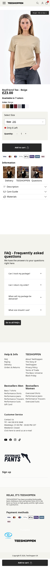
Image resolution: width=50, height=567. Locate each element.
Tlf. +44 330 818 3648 (13, 422)
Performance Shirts (12, 393)
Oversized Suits (32, 401)
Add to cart (20, 147)
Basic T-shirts (10, 390)
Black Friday (31, 375)
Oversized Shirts (33, 393)
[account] (42, 3)
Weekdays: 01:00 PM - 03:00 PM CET (20, 425)
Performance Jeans (12, 396)
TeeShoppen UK (32, 556)
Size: (9, 121)
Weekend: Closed (12, 427)
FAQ (6, 359)
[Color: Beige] (4, 106)
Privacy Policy (31, 367)
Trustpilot (25, 529)
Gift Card (8, 404)
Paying (7, 362)
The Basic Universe (34, 373)
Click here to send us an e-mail (18, 430)
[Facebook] (10, 440)
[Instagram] (15, 440)
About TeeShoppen (34, 359)
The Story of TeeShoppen (31, 363)
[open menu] (4, 3)
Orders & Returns (12, 367)
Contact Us (9, 419)
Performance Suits (12, 401)
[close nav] (3, 11)
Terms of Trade (32, 370)
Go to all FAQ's (12, 322)
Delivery (7, 364)
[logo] (15, 3)
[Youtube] (5, 439)
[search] (37, 3)
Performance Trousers (14, 399)
